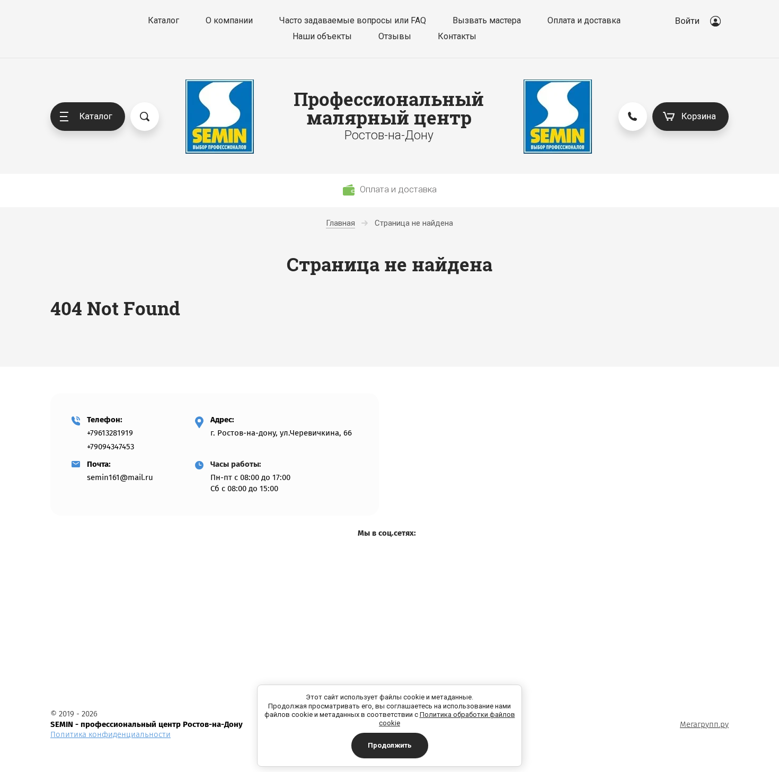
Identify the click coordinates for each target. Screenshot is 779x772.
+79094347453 (110, 446)
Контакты (457, 36)
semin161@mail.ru (120, 477)
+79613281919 (110, 433)
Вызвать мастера (487, 20)
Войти (687, 20)
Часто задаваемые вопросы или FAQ (352, 20)
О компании (229, 20)
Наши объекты (322, 36)
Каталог (163, 20)
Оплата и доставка (584, 20)
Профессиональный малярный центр (389, 108)
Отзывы (394, 36)
